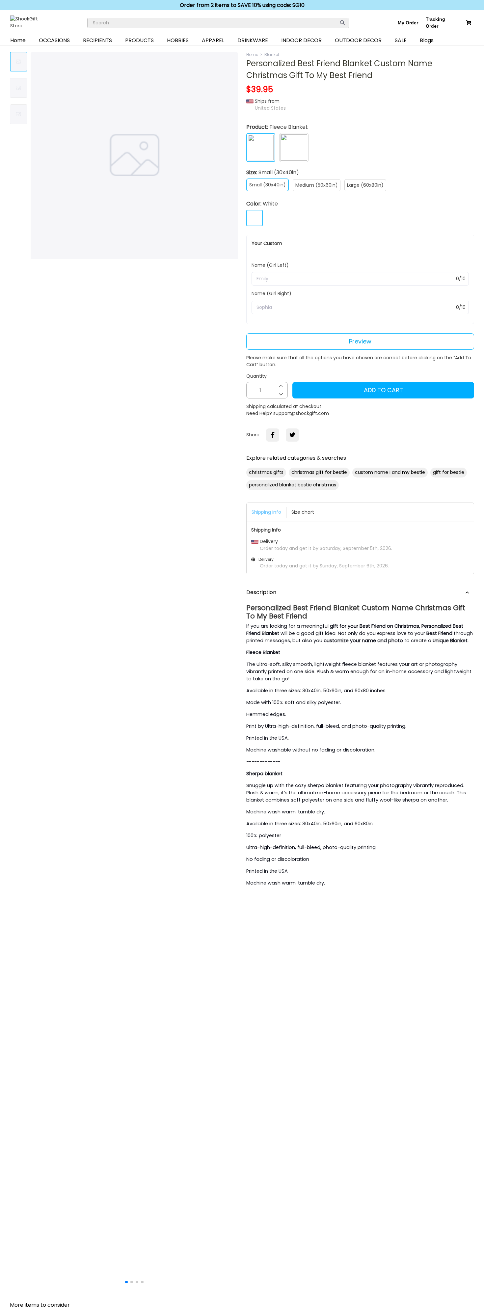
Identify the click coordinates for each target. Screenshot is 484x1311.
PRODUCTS (139, 40)
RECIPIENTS (97, 40)
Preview (360, 341)
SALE (401, 40)
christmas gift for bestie (319, 472)
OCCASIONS (54, 40)
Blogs (427, 40)
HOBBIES (178, 40)
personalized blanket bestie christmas (292, 484)
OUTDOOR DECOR (358, 40)
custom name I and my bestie (390, 472)
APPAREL (213, 40)
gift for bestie (448, 472)
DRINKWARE (252, 40)
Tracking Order (435, 22)
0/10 (461, 278)
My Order (408, 22)
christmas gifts (266, 472)
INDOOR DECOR (301, 40)
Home (18, 40)
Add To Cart (383, 390)
